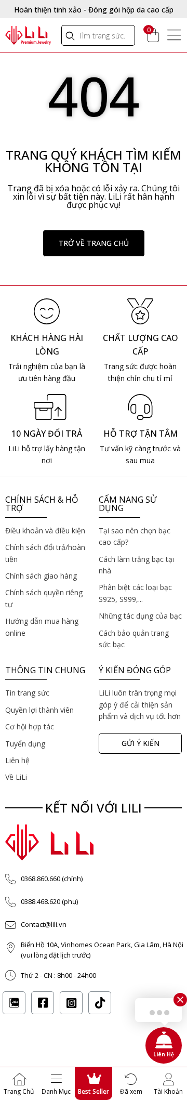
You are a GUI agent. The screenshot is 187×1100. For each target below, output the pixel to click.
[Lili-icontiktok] (99, 1002)
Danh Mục (56, 1091)
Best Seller (93, 1091)
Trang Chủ (19, 1091)
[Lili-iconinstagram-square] (71, 1002)
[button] (94, 243)
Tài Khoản (168, 1091)
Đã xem (131, 1091)
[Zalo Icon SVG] (14, 1002)
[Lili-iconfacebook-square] (42, 1002)
